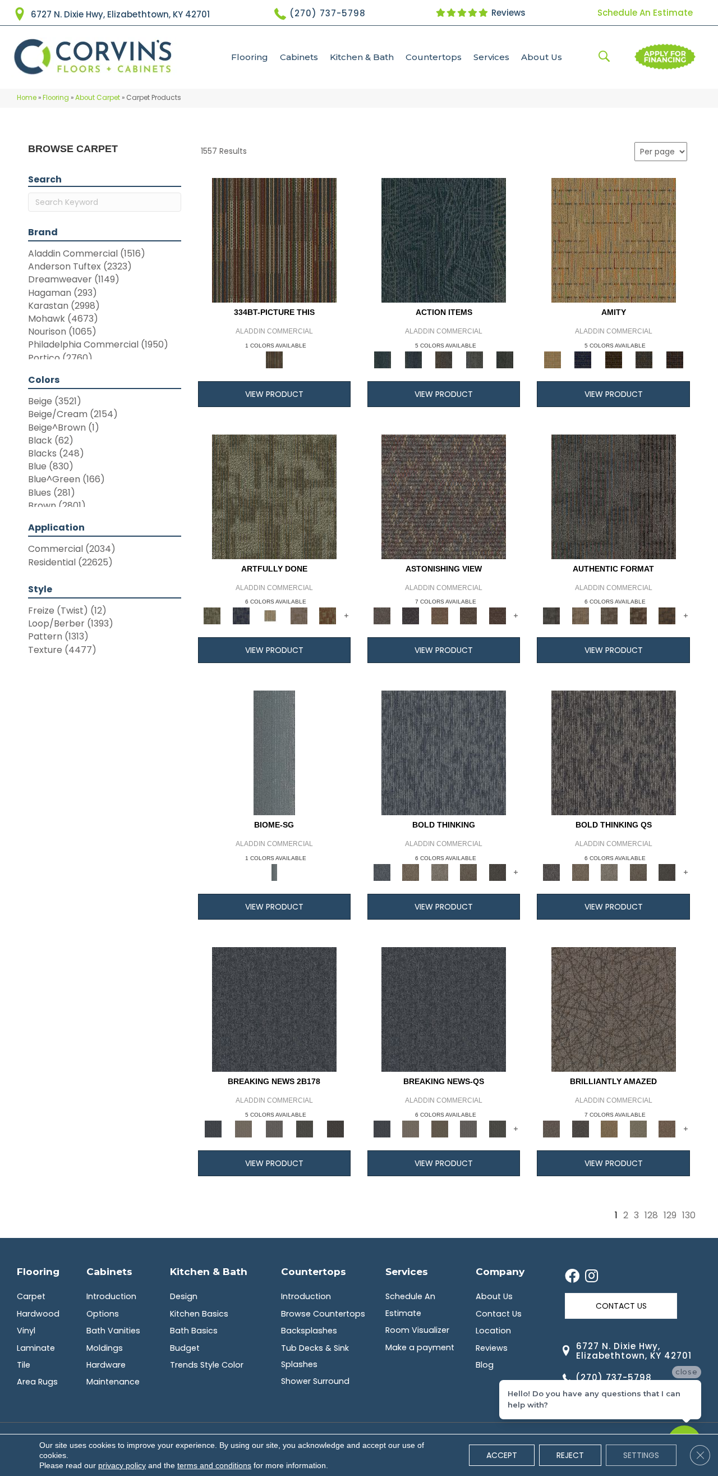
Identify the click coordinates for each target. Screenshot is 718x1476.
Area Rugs (37, 1381)
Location (493, 1330)
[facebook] (572, 1276)
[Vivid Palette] (327, 615)
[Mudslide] (274, 239)
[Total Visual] (440, 615)
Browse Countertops (323, 1313)
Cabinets (299, 57)
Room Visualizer (417, 1330)
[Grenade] (410, 872)
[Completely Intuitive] (609, 1128)
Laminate (36, 1348)
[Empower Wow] (638, 1128)
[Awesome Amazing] (299, 615)
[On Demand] (305, 1128)
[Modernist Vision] (270, 615)
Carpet (31, 1296)
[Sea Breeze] (582, 359)
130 (689, 1215)
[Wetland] (274, 752)
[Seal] (497, 872)
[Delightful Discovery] (274, 496)
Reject (570, 1455)
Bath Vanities (113, 1330)
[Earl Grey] (474, 359)
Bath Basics (194, 1330)
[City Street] (505, 359)
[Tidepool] (443, 239)
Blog (485, 1364)
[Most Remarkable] (241, 615)
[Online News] (274, 1009)
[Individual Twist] (609, 615)
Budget (185, 1348)
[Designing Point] (613, 496)
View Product (274, 394)
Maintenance (113, 1381)
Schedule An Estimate (645, 13)
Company (500, 1271)
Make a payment (419, 1347)
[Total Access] (335, 1128)
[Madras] (613, 239)
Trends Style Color (206, 1364)
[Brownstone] (444, 359)
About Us (541, 57)
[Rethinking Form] (667, 615)
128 (651, 1215)
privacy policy (122, 1465)
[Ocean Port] (412, 359)
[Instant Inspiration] (667, 1128)
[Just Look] (497, 615)
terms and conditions (214, 1465)
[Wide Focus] (410, 615)
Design (183, 1296)
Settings (641, 1455)
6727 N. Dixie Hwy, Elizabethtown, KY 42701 (120, 14)
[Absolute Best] (468, 615)
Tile (23, 1364)
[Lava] (440, 872)
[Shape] (443, 752)
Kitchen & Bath (362, 57)
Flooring (249, 57)
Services (491, 57)
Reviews (507, 13)
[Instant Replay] (274, 1128)
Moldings (104, 1348)
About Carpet (97, 97)
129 (670, 1215)
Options (102, 1313)
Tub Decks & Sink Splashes (315, 1356)
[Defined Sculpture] (580, 615)
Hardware (106, 1364)
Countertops (434, 57)
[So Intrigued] (613, 1009)
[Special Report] (440, 1128)
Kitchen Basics (199, 1313)
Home (26, 97)
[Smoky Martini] (644, 359)
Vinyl (26, 1330)
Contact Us (499, 1313)
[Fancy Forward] (443, 496)
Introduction (111, 1296)
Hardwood (38, 1313)
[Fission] (468, 872)
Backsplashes (309, 1330)
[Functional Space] (638, 615)
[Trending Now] (243, 1128)
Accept (501, 1455)
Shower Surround (315, 1381)
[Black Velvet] (674, 359)
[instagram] (591, 1276)
